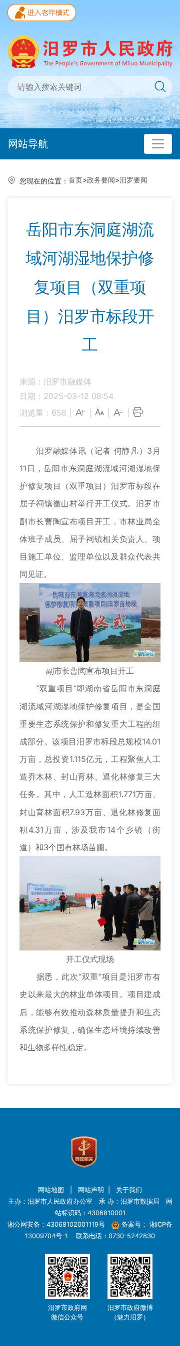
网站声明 (91, 1190)
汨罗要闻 (134, 179)
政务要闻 (101, 179)
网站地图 (52, 1190)
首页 (75, 179)
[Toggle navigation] (158, 144)
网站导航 (28, 144)
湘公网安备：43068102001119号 (56, 1224)
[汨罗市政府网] (90, 51)
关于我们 (129, 1190)
